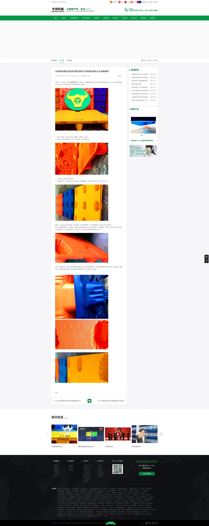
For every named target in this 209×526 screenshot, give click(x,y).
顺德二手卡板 (152, 509)
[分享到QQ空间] (153, 523)
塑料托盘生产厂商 (69, 501)
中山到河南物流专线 (118, 495)
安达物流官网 (72, 497)
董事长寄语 (101, 474)
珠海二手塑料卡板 (146, 514)
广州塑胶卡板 (107, 492)
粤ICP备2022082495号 (88, 523)
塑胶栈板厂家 (71, 495)
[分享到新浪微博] (147, 523)
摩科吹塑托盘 (95, 499)
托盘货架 (59, 488)
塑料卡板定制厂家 (107, 495)
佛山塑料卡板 (148, 507)
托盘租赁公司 (127, 505)
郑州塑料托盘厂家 (89, 511)
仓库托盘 (102, 505)
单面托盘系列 (86, 476)
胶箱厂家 (130, 492)
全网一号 (102, 523)
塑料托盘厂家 (101, 490)
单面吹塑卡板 (90, 514)
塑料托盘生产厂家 (71, 514)
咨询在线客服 (147, 473)
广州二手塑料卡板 (81, 514)
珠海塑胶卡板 (109, 505)
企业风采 (100, 467)
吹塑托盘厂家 (143, 492)
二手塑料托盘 (60, 492)
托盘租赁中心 (60, 507)
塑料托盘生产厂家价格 (143, 501)
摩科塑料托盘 (87, 499)
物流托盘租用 (113, 488)
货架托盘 (142, 488)
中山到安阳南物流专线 (142, 497)
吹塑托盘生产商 (86, 501)
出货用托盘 (150, 503)
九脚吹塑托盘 (113, 511)
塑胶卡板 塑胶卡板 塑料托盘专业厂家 (92, 516)
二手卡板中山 (68, 511)
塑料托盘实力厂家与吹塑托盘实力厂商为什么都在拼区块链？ (141, 87)
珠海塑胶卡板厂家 (133, 488)
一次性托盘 (78, 509)
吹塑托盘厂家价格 (110, 503)
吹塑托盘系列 (86, 478)
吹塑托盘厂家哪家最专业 (89, 509)
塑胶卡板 (136, 492)
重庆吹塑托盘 (60, 490)
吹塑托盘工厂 (79, 495)
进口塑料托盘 (83, 488)
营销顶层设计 (138, 499)
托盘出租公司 (141, 505)
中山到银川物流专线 (62, 497)
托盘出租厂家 (137, 490)
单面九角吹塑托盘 (110, 490)
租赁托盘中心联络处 (70, 507)
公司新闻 (69, 60)
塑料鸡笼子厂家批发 (85, 505)
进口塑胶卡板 (104, 488)
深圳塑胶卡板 (99, 511)
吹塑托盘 (90, 492)
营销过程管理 (60, 501)
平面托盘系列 (86, 467)
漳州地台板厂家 (61, 514)
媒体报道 (54, 60)
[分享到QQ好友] (156, 523)
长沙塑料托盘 (82, 492)
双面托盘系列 (86, 469)
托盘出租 (85, 480)
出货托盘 (143, 503)
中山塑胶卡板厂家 (61, 516)
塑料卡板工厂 (94, 501)
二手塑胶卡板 (145, 490)
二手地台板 (70, 516)
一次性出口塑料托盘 (62, 503)
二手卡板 (75, 511)
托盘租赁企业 (87, 507)
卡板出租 (119, 490)
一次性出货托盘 (75, 488)
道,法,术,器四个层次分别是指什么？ (141, 90)
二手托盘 (130, 490)
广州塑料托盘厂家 (98, 492)
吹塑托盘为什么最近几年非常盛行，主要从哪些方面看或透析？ (141, 74)
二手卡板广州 (60, 511)
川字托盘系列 (86, 472)
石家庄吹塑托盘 (93, 490)
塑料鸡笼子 (69, 505)
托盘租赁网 (80, 507)
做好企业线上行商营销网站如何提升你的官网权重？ (141, 80)
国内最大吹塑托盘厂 (123, 488)
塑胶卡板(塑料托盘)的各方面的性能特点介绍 (69, 401)
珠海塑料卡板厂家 (91, 503)
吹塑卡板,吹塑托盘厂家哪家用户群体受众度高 (108, 509)
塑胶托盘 (114, 492)
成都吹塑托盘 (75, 490)
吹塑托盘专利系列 (87, 465)
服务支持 (56, 467)
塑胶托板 (101, 501)
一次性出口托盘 (118, 505)
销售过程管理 (97, 495)
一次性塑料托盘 (61, 505)
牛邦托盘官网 (130, 499)
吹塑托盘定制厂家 (61, 495)
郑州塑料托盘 (101, 503)
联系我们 (56, 476)
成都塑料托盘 (68, 492)
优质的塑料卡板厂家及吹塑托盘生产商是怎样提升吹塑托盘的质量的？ (119, 401)
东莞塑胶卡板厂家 (122, 492)
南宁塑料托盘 (71, 509)
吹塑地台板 (112, 514)
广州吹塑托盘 (144, 509)
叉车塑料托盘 (96, 497)
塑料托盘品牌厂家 (73, 503)
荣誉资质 (100, 469)
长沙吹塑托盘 (116, 501)
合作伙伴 (100, 472)
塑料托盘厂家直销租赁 (131, 511)
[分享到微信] (150, 523)
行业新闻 (155, 60)
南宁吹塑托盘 (83, 490)
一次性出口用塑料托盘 (94, 488)
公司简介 (100, 465)
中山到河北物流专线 (146, 495)
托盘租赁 (134, 505)
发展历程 (100, 476)
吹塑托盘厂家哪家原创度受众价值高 (130, 509)
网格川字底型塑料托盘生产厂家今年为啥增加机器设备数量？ (141, 100)
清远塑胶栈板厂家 (120, 507)
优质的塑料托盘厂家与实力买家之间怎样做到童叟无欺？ (141, 93)
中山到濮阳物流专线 (106, 497)
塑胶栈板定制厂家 (88, 495)
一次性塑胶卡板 (130, 507)
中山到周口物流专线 (118, 497)
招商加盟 (56, 474)
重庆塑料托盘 (149, 488)
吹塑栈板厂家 (132, 501)
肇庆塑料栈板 (66, 488)
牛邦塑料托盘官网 (148, 499)
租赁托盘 (148, 505)
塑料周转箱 (68, 490)
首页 (145, 60)
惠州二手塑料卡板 (143, 511)
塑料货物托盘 (124, 501)
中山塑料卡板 (129, 514)
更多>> (85, 482)
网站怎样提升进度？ (137, 84)
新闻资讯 (149, 60)
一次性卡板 (111, 507)
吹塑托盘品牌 (82, 503)
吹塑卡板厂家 (111, 499)
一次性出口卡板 (139, 507)
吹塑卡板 (106, 511)
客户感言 (56, 472)
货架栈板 (81, 511)
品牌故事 (56, 465)
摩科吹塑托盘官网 (61, 499)
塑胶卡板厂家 (128, 495)
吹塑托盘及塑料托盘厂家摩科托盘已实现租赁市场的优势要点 (141, 77)
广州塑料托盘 (79, 499)
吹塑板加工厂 (128, 503)
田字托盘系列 (86, 474)
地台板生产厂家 (121, 514)
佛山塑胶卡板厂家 (61, 509)
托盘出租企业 (95, 507)
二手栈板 (75, 492)
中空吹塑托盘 (95, 505)
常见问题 (56, 469)
